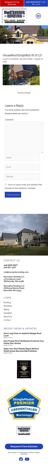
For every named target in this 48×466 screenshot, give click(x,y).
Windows (8, 306)
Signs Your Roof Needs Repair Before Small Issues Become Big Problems (21, 350)
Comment (9, 120)
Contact (7, 320)
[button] (38, 16)
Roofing (7, 302)
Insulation (8, 313)
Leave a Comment (10, 59)
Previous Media (24, 93)
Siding (6, 309)
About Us (8, 316)
